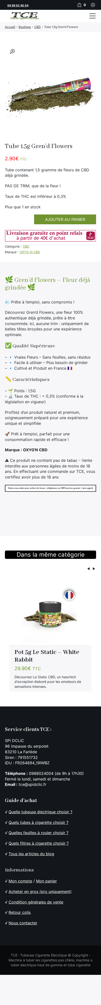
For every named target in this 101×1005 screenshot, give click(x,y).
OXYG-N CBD (30, 252)
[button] (12, 51)
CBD (26, 246)
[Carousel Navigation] (50, 569)
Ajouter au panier (65, 219)
